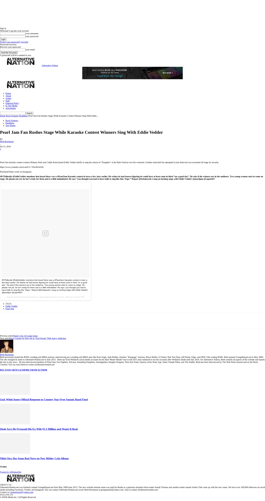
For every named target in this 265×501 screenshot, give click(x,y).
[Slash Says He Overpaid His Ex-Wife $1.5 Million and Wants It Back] (15, 423)
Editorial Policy (12, 103)
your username (32, 33)
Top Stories (10, 125)
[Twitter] (14, 153)
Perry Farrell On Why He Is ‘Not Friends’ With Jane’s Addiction (38, 338)
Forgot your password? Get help (14, 42)
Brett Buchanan (7, 141)
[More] (43, 153)
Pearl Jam (10, 309)
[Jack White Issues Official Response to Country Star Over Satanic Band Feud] (15, 394)
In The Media (11, 106)
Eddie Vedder (11, 306)
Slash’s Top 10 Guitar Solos (25, 336)
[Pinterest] (23, 153)
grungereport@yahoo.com (21, 492)
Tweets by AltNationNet (10, 472)
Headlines (23, 116)
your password (32, 36)
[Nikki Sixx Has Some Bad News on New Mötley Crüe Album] (15, 453)
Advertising (11, 108)
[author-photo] (6, 352)
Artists (8, 98)
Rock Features (12, 116)
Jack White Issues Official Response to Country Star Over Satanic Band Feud (44, 399)
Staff (8, 101)
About (8, 96)
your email (30, 49)
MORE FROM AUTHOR (35, 370)
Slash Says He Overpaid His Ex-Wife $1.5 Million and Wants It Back (39, 429)
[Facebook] (4, 153)
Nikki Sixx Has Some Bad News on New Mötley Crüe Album (34, 458)
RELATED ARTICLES (11, 370)
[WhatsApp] (33, 153)
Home (8, 93)
